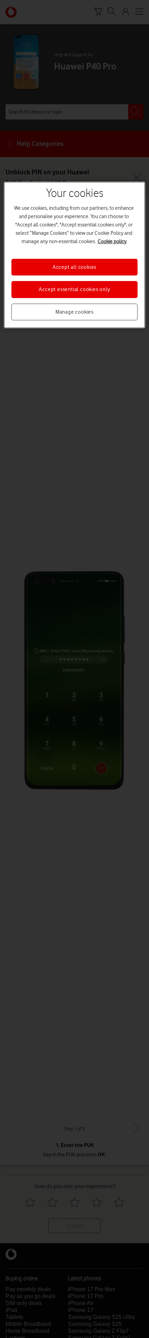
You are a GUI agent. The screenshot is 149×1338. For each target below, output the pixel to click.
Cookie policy (112, 241)
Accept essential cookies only (74, 289)
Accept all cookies (74, 267)
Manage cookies (74, 312)
